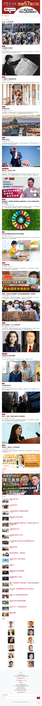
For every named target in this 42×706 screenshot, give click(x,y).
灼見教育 (3, 199)
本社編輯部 (6, 204)
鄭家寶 (5, 110)
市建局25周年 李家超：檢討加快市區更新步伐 (17, 558)
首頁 (2, 19)
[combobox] (21, 472)
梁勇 (10, 607)
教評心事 (3, 46)
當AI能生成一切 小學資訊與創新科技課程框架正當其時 (19, 594)
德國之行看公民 (6, 139)
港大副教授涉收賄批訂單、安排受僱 (16, 576)
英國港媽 (6, 326)
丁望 (5, 357)
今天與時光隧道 (4, 353)
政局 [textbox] (3, 472)
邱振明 (5, 266)
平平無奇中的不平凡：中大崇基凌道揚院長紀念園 (18, 606)
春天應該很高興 (6, 264)
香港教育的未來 (6, 108)
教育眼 (3, 383)
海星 (5, 387)
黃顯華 (5, 235)
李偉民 (11, 601)
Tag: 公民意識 (7, 19)
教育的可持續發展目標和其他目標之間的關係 (13, 233)
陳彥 (5, 80)
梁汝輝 (11, 595)
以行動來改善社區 (6, 385)
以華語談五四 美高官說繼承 (8, 355)
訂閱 (38, 697)
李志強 (11, 565)
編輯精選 (11, 559)
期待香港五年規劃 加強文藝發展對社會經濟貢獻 (18, 600)
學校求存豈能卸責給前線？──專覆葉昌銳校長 (17, 552)
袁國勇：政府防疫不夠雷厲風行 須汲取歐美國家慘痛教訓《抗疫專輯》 (19, 294)
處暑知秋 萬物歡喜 (13, 612)
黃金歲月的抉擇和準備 (13, 546)
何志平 (11, 613)
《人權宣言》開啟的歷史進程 (9, 79)
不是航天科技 (12, 564)
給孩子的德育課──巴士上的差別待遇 (11, 324)
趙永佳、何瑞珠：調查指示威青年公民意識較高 (13, 416)
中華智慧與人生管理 (5, 168)
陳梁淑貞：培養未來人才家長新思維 (10, 447)
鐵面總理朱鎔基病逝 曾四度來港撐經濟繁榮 (17, 570)
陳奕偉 (5, 49)
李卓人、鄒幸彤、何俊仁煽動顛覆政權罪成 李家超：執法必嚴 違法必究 (22, 588)
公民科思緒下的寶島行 (7, 48)
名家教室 (3, 445)
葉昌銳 (11, 500)
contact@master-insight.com (22, 690)
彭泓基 (5, 172)
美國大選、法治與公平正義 (8, 170)
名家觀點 (3, 414)
